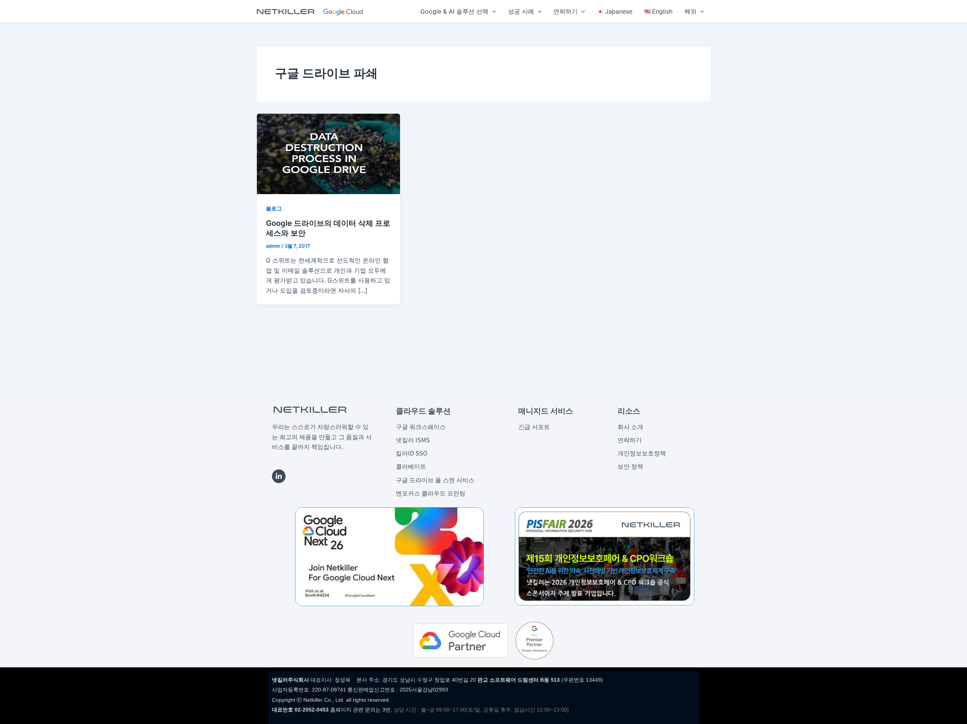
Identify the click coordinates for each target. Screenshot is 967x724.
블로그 (274, 208)
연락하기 (565, 11)
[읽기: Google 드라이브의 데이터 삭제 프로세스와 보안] (328, 153)
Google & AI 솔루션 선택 (454, 11)
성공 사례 (521, 11)
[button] (492, 11)
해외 (690, 11)
